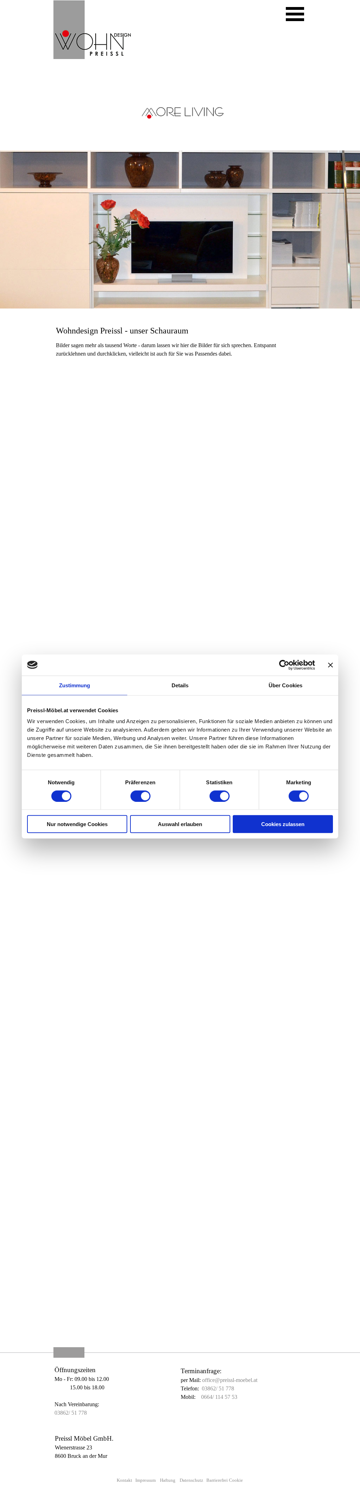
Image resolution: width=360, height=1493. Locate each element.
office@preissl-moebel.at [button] (229, 1380)
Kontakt (124, 1480)
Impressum (145, 1480)
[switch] (140, 795)
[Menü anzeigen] (295, 14)
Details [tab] (180, 685)
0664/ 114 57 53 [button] (219, 1397)
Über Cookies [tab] (285, 685)
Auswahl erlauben (180, 824)
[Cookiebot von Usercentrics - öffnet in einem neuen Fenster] (284, 665)
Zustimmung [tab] (74, 685)
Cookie (236, 1480)
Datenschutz (191, 1480)
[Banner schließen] (330, 664)
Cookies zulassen (282, 824)
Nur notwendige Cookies (77, 824)
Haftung (167, 1480)
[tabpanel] (180, 324)
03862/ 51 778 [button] (70, 1413)
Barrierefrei (217, 1480)
